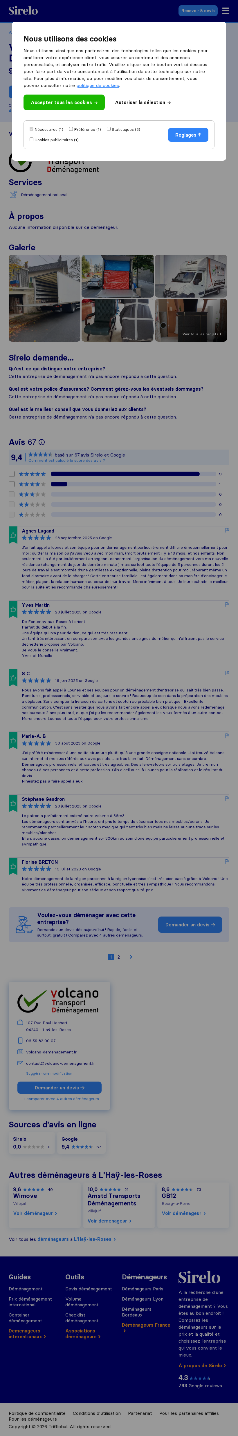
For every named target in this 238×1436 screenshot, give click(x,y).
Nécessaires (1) (49, 129)
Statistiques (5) (126, 129)
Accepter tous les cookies (61, 102)
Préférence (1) (87, 129)
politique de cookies (97, 85)
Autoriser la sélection (140, 102)
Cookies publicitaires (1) (57, 139)
